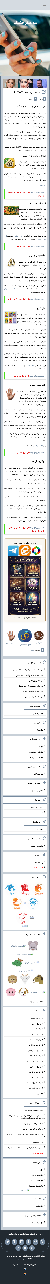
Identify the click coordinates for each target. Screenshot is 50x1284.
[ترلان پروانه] (25, 84)
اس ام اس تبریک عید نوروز (33, 697)
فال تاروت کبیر (37, 1023)
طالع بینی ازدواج (10, 289)
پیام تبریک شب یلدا (36, 1186)
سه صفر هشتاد (26, 22)
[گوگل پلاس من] (32, 1248)
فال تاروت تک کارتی (36, 1039)
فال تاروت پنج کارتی (36, 1056)
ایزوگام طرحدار (37, 1142)
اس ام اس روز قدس (36, 680)
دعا (42, 812)
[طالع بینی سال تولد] (25, 970)
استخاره (43, 185)
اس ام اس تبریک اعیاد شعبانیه (32, 691)
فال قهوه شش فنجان (35, 757)
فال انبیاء (40, 730)
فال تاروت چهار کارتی (35, 1050)
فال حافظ (18, 236)
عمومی (31, 650)
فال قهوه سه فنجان (36, 752)
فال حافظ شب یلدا (36, 1180)
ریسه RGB (39, 862)
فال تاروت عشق (37, 1077)
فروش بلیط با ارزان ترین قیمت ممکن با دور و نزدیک (25, 1148)
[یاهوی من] (42, 1242)
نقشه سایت (17, 1264)
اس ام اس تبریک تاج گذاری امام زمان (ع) (29, 675)
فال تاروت (30, 365)
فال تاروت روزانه (37, 1018)
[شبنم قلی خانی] (10, 84)
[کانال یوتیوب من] (25, 1248)
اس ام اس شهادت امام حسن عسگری (30, 686)
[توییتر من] (7, 1242)
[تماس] (14, 1242)
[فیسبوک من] (28, 1242)
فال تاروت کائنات (37, 1034)
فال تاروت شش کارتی (35, 1061)
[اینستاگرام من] (21, 1242)
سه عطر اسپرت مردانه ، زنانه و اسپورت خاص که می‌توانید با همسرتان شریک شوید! (27, 1117)
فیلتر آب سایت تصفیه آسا (34, 1110)
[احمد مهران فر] (40, 84)
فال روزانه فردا (37, 1222)
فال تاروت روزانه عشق (35, 1082)
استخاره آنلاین (38, 713)
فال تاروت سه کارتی (36, 1045)
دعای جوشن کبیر (37, 807)
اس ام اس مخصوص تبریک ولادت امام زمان (28, 670)
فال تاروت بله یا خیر (36, 1088)
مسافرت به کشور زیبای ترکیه (33, 1123)
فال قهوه (40, 746)
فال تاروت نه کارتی (36, 1066)
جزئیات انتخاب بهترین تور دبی (32, 1129)
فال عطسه (39, 1206)
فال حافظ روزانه (37, 1175)
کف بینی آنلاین (38, 445)
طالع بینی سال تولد (36, 1001)
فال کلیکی (39, 829)
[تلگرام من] (35, 1242)
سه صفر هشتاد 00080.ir (27, 92)
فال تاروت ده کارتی (36, 1072)
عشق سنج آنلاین (37, 846)
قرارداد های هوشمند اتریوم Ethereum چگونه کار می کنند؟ (25, 1135)
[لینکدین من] (18, 1248)
